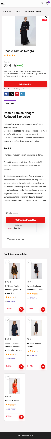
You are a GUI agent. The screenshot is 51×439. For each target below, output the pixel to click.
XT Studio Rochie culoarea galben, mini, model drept (14, 289)
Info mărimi (25, 84)
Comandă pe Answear (21, 309)
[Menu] (3, 3)
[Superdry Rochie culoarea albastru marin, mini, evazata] (14, 328)
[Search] (42, 3)
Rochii (18, 11)
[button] (46, 17)
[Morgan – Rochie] (14, 386)
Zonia (17, 228)
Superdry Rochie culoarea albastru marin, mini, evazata (13, 346)
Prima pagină (6, 11)
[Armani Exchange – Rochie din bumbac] (36, 271)
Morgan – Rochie (12, 400)
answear (12, 301)
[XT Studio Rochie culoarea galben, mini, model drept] (14, 271)
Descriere (9, 103)
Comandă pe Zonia (25, 220)
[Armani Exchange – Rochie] (36, 328)
